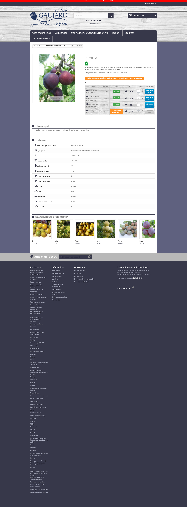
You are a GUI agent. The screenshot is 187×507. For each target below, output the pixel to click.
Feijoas (32, 382)
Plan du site (56, 300)
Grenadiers (34, 401)
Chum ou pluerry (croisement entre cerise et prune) (39, 372)
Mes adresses (78, 276)
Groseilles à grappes (37, 404)
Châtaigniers (34, 367)
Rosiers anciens (35, 282)
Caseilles (33, 354)
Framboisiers (34, 393)
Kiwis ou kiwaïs (35, 413)
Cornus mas (34, 380)
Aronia (32, 340)
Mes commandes (79, 270)
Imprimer (91, 82)
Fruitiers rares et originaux (39, 396)
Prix (129, 86)
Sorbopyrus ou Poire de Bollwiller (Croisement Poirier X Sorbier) (38, 463)
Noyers (32, 429)
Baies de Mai (34, 348)
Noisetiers (33, 427)
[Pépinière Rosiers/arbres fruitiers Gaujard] (50, 17)
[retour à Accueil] (35, 46)
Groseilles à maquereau (38, 407)
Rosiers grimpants (36, 294)
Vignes (32, 467)
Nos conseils (116, 33)
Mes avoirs (77, 273)
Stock (116, 86)
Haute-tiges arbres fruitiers (39, 492)
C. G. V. (54, 282)
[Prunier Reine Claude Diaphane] (127, 229)
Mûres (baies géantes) (37, 415)
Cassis (32, 357)
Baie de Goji (34, 346)
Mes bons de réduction (81, 282)
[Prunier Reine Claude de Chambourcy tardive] (106, 229)
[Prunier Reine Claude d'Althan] (149, 229)
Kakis (32, 410)
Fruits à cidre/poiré (36, 398)
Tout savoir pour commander (41, 39)
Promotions (56, 270)
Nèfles (32, 424)
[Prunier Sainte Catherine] (84, 229)
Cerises (32, 360)
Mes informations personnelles (83, 279)
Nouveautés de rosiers (37, 302)
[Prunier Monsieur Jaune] (42, 229)
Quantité (139, 86)
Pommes (33, 450)
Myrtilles (33, 418)
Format (93, 86)
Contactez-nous (150, 4)
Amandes (33, 327)
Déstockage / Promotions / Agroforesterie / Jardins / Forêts (89, 33)
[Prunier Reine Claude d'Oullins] (63, 229)
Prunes (66, 46)
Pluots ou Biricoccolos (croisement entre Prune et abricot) (39, 440)
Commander (149, 86)
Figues (32, 385)
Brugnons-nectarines (37, 351)
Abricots (33, 321)
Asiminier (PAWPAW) (37, 343)
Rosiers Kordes (35, 305)
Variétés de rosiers (61, 33)
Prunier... (34, 241)
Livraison (55, 279)
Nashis (32, 421)
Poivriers (33, 448)
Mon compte (79, 267)
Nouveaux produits (58, 273)
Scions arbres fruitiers (37, 482)
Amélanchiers (34, 329)
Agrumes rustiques (36, 324)
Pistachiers (34, 435)
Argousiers (34, 337)
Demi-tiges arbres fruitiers (39, 489)
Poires (32, 445)
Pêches (32, 432)
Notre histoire (129, 33)
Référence (105, 86)
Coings (32, 377)
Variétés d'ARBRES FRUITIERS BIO (41, 33)
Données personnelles (59, 297)
